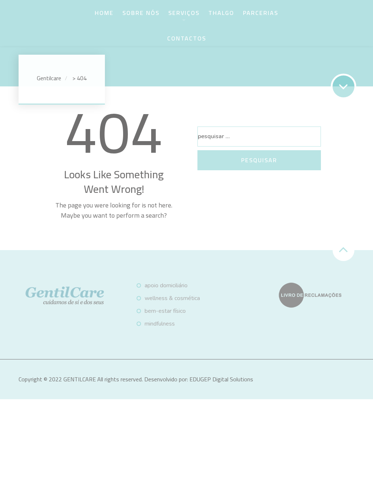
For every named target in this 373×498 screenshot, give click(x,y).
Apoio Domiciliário (166, 285)
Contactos (186, 38)
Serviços (184, 12)
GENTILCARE (79, 379)
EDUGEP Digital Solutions (221, 379)
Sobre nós (141, 12)
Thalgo (221, 12)
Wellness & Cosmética (172, 298)
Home (104, 12)
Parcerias (260, 12)
